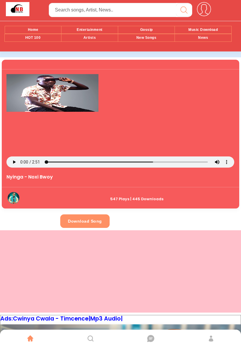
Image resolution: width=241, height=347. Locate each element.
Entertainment (90, 30)
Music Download (203, 30)
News (203, 38)
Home (33, 30)
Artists (89, 38)
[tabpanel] (120, 134)
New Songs (146, 38)
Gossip (146, 30)
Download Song (85, 221)
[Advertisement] (166, 115)
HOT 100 (33, 38)
